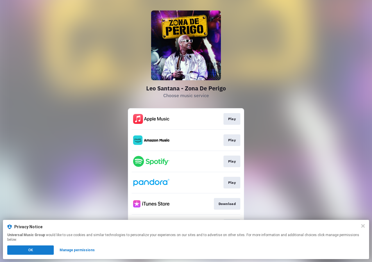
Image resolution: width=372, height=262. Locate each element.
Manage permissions (77, 250)
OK (30, 250)
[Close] (363, 226)
